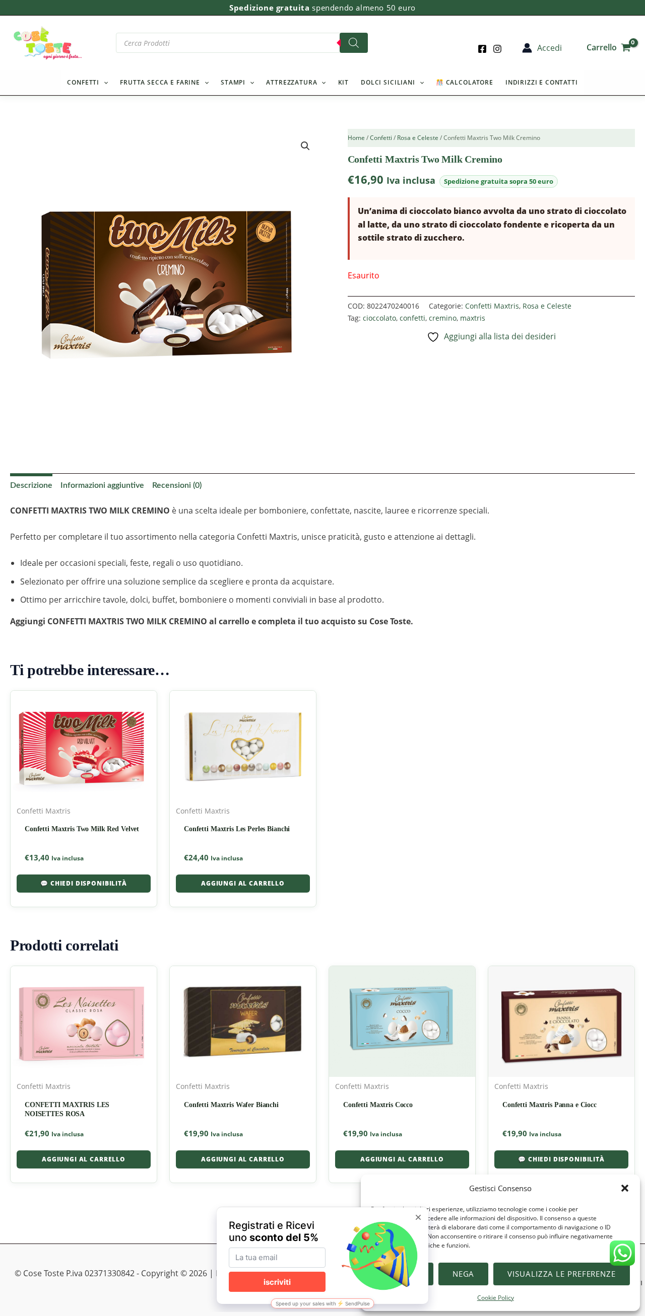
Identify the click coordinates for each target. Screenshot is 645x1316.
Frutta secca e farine (160, 82)
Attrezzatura (291, 82)
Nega (464, 1274)
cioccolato (379, 318)
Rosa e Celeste (417, 137)
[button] (625, 1188)
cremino (443, 318)
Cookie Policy (495, 1297)
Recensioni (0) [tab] (177, 485)
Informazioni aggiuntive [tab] (102, 485)
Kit (343, 82)
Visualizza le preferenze (561, 1274)
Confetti (83, 82)
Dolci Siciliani (388, 82)
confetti (412, 318)
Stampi (233, 82)
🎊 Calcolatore (464, 82)
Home (356, 137)
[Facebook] (482, 48)
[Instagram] (497, 48)
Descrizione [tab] (31, 485)
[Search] (354, 43)
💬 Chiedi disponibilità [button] (83, 883)
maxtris (472, 318)
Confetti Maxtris (492, 306)
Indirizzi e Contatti (541, 82)
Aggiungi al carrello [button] (243, 883)
